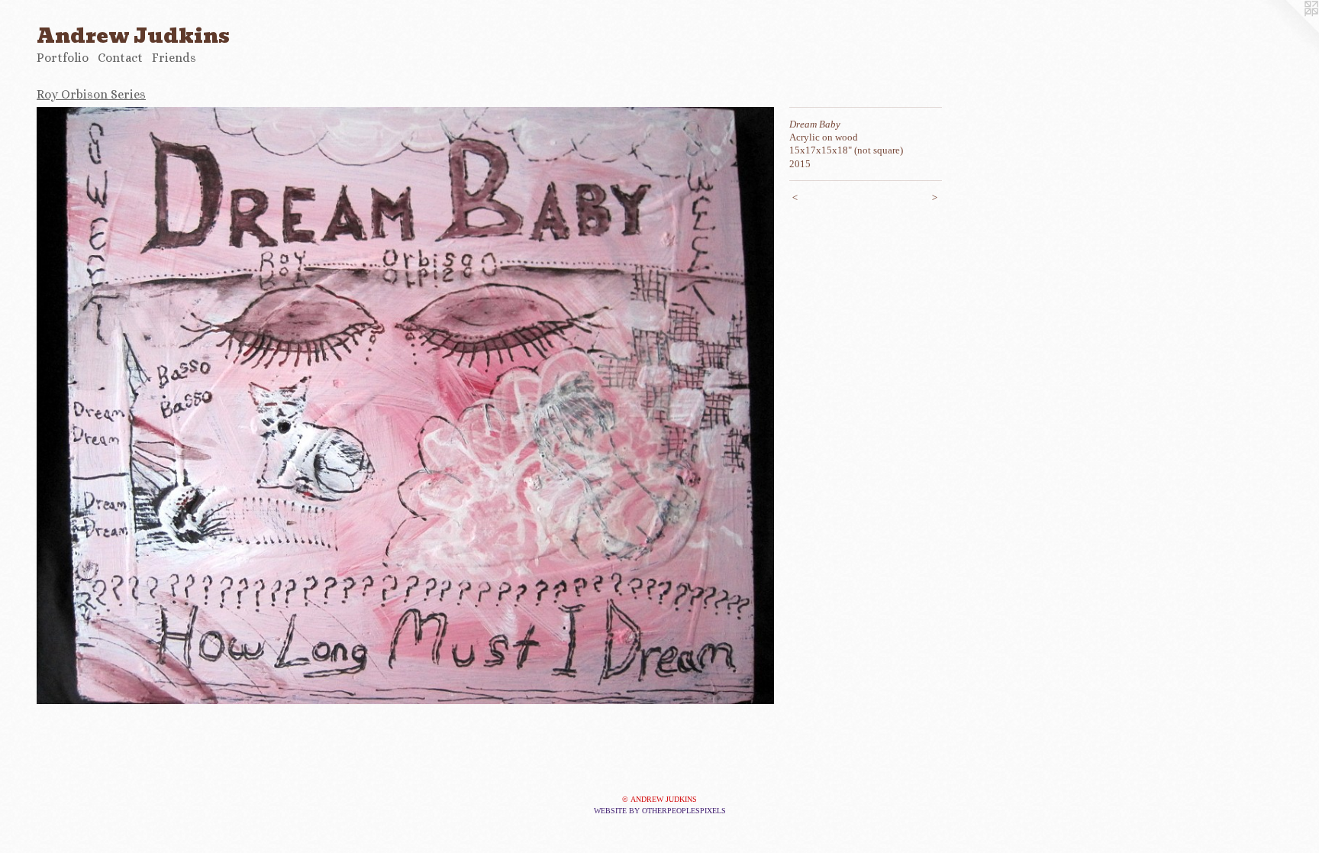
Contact (120, 57)
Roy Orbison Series (91, 94)
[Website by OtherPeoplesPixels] (1288, 30)
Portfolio (63, 57)
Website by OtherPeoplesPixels (660, 810)
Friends (174, 57)
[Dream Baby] (405, 405)
